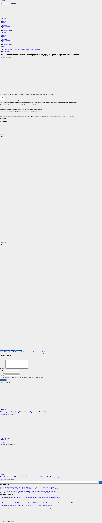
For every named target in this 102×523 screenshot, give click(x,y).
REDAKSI (4, 29)
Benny (3, 497)
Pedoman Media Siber (7, 30)
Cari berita (14, 3)
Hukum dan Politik (6, 24)
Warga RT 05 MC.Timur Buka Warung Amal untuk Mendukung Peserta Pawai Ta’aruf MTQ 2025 (32, 505)
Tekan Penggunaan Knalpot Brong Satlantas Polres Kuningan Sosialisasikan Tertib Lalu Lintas (25, 412)
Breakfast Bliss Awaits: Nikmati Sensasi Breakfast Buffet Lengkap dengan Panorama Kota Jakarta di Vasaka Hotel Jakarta (27, 487)
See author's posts (4, 242)
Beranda (4, 18)
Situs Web (2, 375)
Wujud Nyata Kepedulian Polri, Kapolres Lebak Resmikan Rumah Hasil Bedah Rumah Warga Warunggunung (29, 477)
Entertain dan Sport (6, 27)
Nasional (4, 22)
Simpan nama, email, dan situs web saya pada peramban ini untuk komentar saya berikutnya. (22, 377)
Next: (22, 353)
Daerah (4, 21)
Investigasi (4, 25)
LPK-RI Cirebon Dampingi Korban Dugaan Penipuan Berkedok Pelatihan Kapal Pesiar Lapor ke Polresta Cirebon (35, 497)
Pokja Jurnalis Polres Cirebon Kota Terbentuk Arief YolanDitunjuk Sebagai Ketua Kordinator (25, 442)
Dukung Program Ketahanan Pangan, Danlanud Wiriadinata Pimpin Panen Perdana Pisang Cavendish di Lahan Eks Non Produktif (29, 488)
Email (1, 372)
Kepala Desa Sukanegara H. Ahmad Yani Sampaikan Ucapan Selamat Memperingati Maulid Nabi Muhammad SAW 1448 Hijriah (28, 491)
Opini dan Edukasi (6, 26)
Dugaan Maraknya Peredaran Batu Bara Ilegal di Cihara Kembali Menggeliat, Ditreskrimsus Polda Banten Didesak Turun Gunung (28, 492)
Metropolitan (5, 20)
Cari (1, 480)
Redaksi (3, 58)
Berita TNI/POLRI (6, 51)
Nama (1, 370)
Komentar (2, 368)
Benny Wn (3, 479)
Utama (3, 474)
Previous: (22, 351)
